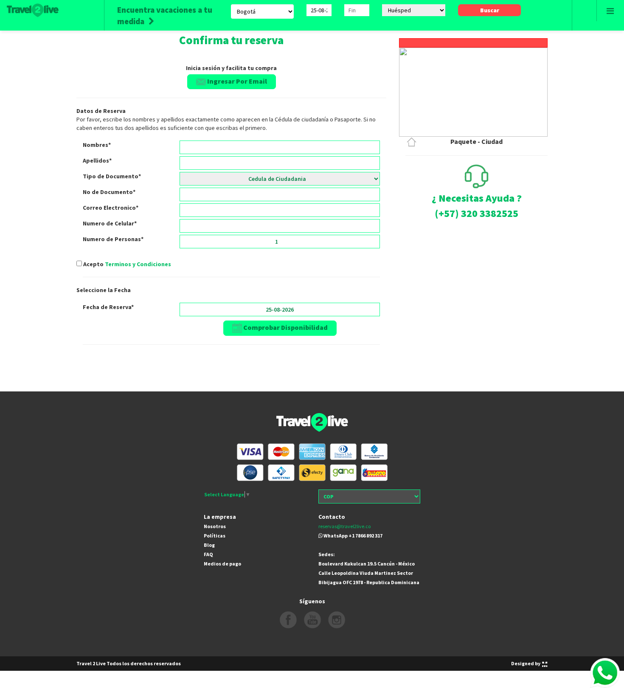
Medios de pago (222, 563)
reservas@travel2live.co (344, 526)
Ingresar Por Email (236, 81)
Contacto (331, 516)
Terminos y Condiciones (138, 264)
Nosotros (215, 526)
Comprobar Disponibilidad (285, 327)
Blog (209, 545)
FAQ (208, 554)
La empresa (220, 516)
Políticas (214, 535)
